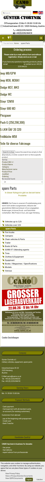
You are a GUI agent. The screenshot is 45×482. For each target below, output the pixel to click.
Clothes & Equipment (14, 257)
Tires (7, 253)
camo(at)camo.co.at (15, 64)
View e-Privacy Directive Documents (19, 476)
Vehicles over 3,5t (13, 225)
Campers (9, 236)
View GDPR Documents (14, 478)
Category (5, 167)
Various (8, 271)
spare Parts (11, 228)
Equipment (10, 260)
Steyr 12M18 (7, 101)
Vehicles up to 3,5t (13, 221)
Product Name (7, 164)
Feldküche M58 (8, 136)
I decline (39, 479)
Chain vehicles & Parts (15, 239)
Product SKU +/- (8, 162)
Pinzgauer (5, 115)
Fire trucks (9, 232)
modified (5, 174)
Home (16, 43)
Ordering (5, 176)
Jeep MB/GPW (8, 73)
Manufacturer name (9, 169)
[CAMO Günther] (22, 4)
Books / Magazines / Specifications (21, 263)
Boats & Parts (11, 246)
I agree (29, 479)
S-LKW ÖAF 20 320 (10, 129)
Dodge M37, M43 (9, 87)
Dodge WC (6, 94)
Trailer (8, 243)
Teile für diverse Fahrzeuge (15, 143)
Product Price (7, 172)
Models (8, 267)
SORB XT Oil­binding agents (17, 249)
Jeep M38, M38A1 (9, 80)
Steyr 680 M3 (7, 108)
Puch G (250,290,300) (12, 122)
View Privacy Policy (12, 473)
